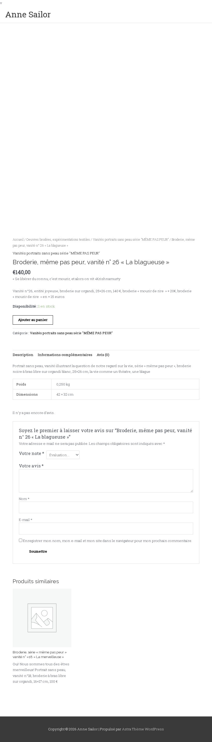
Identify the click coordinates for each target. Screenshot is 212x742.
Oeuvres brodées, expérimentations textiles (58, 239)
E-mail (25, 519)
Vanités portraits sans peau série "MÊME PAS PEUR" (131, 239)
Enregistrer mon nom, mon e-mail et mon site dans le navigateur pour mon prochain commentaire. (107, 540)
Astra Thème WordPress (143, 729)
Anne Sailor (28, 14)
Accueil (18, 239)
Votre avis (31, 465)
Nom (24, 498)
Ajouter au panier (33, 319)
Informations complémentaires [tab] (65, 354)
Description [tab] (23, 354)
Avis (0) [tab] (103, 354)
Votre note (31, 453)
